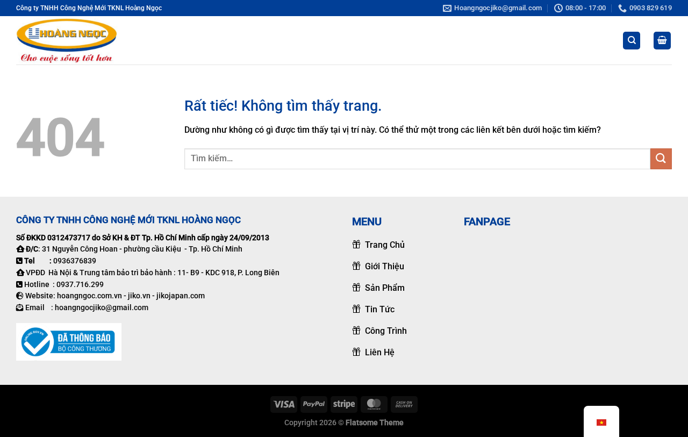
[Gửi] (661, 158)
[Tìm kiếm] (631, 40)
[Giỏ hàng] (662, 40)
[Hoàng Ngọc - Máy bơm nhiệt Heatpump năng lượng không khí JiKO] (70, 40)
